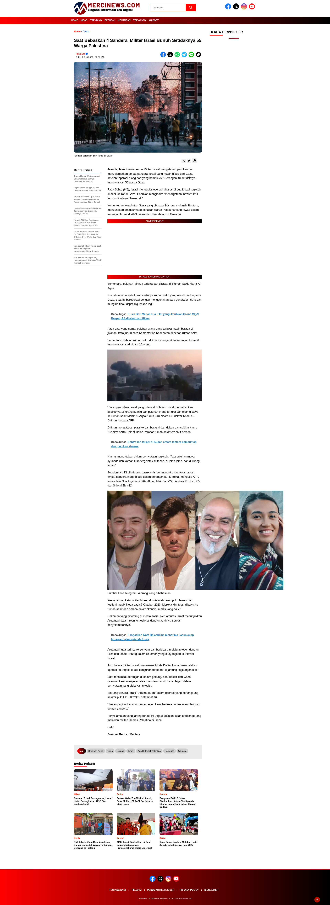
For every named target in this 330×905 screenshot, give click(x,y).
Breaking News (95, 751)
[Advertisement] (234, 96)
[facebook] (228, 8)
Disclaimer (211, 890)
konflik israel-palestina (149, 751)
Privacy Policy (189, 890)
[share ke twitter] (170, 56)
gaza (110, 751)
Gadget (154, 20)
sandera (182, 751)
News (84, 20)
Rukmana (80, 54)
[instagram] (244, 8)
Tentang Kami (117, 890)
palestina (169, 751)
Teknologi (139, 20)
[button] (184, 161)
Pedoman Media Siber (160, 890)
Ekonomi (109, 20)
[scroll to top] (317, 899)
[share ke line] (192, 56)
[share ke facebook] (163, 56)
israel (131, 751)
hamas (120, 751)
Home (74, 20)
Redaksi (137, 890)
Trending (96, 20)
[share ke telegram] (185, 56)
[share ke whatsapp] (178, 56)
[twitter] (236, 8)
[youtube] (252, 8)
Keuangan (124, 20)
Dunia (86, 31)
